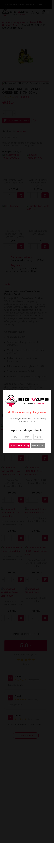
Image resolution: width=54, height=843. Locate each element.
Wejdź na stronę (20, 445)
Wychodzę (37, 445)
